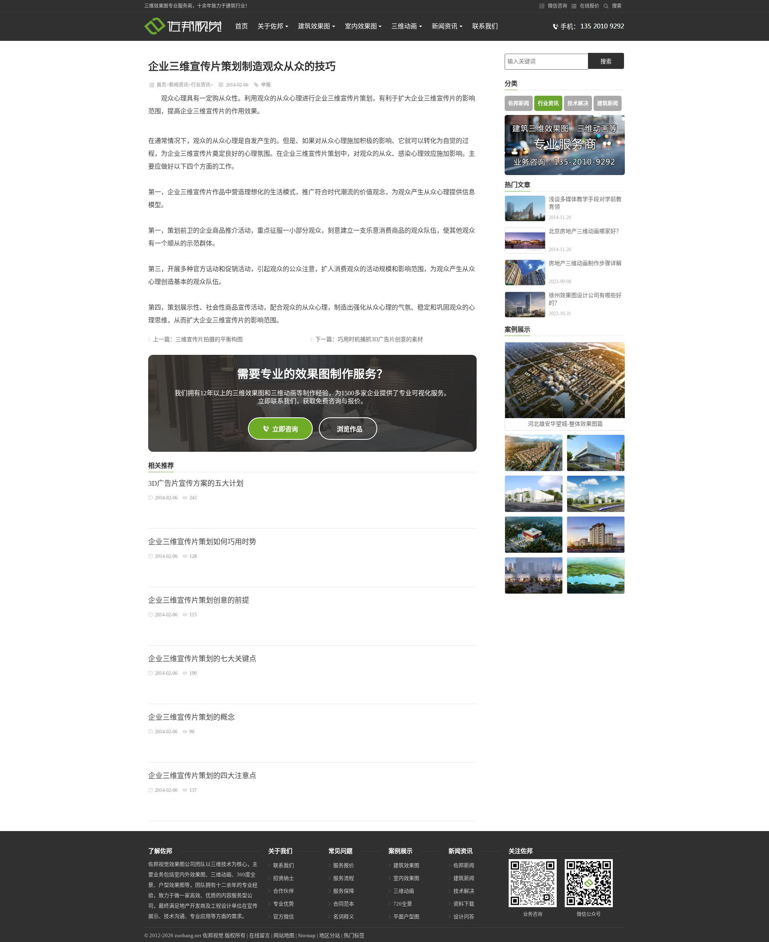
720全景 (402, 904)
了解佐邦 (160, 851)
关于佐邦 (270, 26)
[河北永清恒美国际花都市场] (596, 453)
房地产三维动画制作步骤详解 (585, 263)
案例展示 (401, 851)
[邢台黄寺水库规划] (596, 575)
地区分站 (329, 935)
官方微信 (283, 917)
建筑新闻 (607, 103)
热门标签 (354, 935)
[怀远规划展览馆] (534, 534)
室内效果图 (361, 26)
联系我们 (485, 26)
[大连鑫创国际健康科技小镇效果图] (534, 453)
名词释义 (343, 917)
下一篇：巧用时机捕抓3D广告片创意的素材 (369, 339)
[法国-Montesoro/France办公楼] (596, 493)
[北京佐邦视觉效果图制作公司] (182, 33)
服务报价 (343, 865)
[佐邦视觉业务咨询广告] (565, 173)
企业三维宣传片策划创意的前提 (198, 600)
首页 (241, 26)
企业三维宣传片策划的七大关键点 (202, 659)
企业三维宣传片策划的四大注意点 (202, 776)
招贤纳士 (283, 878)
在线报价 (589, 6)
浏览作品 (349, 429)
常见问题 (340, 851)
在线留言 (259, 935)
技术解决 (578, 103)
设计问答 (463, 917)
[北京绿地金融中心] (534, 575)
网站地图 (284, 935)
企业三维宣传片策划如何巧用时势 (202, 542)
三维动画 (404, 26)
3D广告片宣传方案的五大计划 (196, 483)
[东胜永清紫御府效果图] (596, 534)
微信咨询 (557, 6)
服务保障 (343, 891)
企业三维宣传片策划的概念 (191, 717)
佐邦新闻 (518, 103)
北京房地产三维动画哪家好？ (585, 231)
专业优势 (283, 904)
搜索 (616, 6)
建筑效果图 (314, 26)
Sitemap (307, 935)
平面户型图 (406, 917)
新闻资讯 (444, 26)
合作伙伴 (283, 891)
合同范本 (343, 904)
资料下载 (463, 904)
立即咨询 (285, 429)
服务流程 (343, 878)
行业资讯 (200, 85)
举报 (266, 85)
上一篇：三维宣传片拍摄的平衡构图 (198, 339)
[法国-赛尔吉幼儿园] (534, 493)
